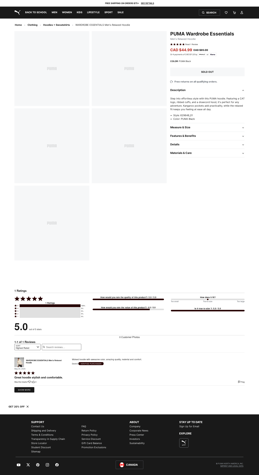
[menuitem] (36, 12)
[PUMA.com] (16, 13)
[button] (50, 305)
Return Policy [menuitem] (89, 430)
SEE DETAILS (147, 3)
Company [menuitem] (135, 426)
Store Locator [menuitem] (39, 443)
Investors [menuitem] (135, 438)
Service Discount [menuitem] (91, 438)
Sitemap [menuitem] (35, 451)
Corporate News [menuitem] (139, 430)
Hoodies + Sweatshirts (56, 24)
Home (18, 24)
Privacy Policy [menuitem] (90, 434)
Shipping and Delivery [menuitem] (43, 430)
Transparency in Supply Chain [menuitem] (48, 438)
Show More (24, 389)
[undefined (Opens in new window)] (184, 443)
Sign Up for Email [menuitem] (189, 426)
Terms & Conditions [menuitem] (42, 434)
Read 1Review (191, 44)
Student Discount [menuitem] (41, 447)
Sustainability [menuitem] (137, 443)
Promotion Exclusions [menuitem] (94, 447)
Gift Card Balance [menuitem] (92, 443)
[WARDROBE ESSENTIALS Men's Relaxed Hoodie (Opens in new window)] (19, 362)
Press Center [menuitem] (137, 434)
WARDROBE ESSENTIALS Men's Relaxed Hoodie (43, 361)
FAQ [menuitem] (84, 426)
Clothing (32, 24)
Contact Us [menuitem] (37, 426)
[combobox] (27, 347)
